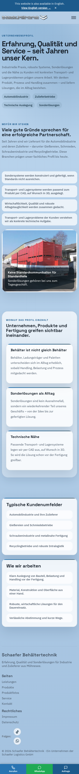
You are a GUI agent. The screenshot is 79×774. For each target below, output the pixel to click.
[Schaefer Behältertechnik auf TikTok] (17, 731)
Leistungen (9, 682)
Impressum (9, 716)
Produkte (8, 687)
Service (7, 698)
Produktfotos (10, 693)
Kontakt (7, 703)
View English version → (36, 8)
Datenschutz (10, 722)
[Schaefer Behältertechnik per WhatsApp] (17, 741)
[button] (39, 260)
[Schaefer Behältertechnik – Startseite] (25, 17)
